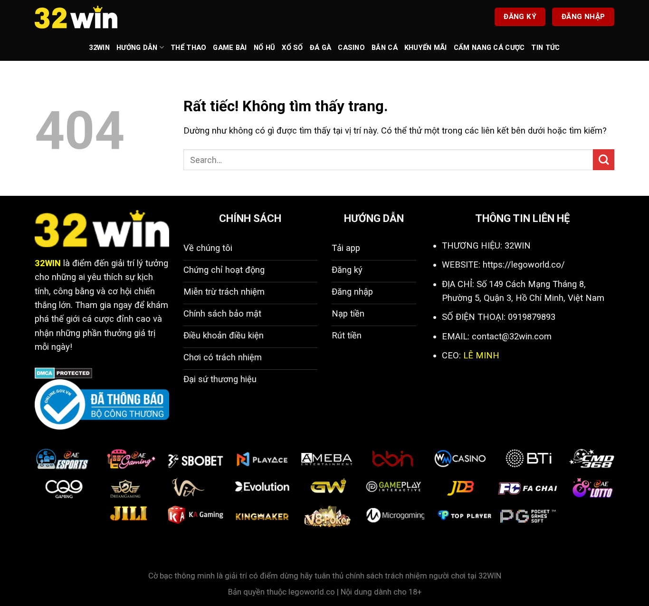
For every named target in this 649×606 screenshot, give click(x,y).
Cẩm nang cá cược (489, 47)
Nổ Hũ (264, 47)
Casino (351, 47)
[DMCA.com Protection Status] (63, 372)
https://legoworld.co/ (524, 264)
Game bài (230, 47)
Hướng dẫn (137, 47)
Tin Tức (545, 47)
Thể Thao (188, 47)
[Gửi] (603, 160)
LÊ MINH (481, 355)
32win (99, 47)
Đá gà (320, 47)
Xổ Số (292, 47)
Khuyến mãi (425, 47)
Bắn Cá (385, 47)
